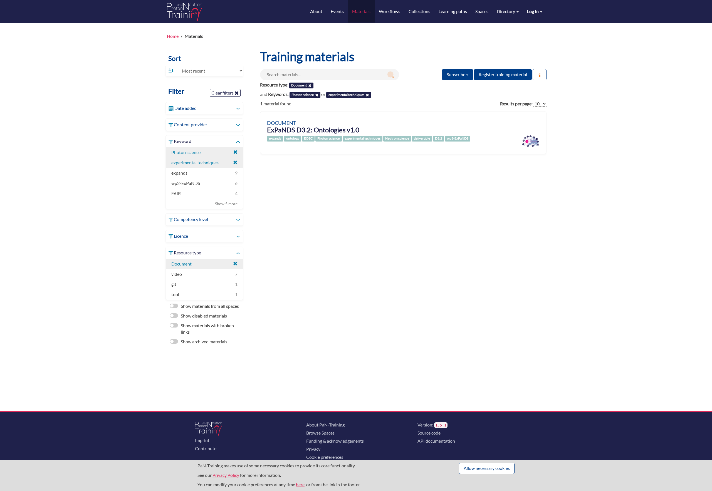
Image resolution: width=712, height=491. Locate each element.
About (316, 11)
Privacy (313, 449)
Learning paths (453, 11)
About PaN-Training (325, 424)
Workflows (389, 11)
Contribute (205, 448)
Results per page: (516, 103)
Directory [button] (506, 11)
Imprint (202, 440)
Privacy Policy (225, 475)
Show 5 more (226, 203)
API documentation (436, 440)
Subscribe (456, 74)
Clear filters (222, 92)
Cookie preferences (324, 457)
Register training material (503, 74)
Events (337, 11)
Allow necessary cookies (487, 468)
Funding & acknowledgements (335, 440)
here (300, 484)
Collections (419, 11)
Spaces (481, 11)
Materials (361, 11)
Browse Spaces (320, 432)
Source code (429, 432)
